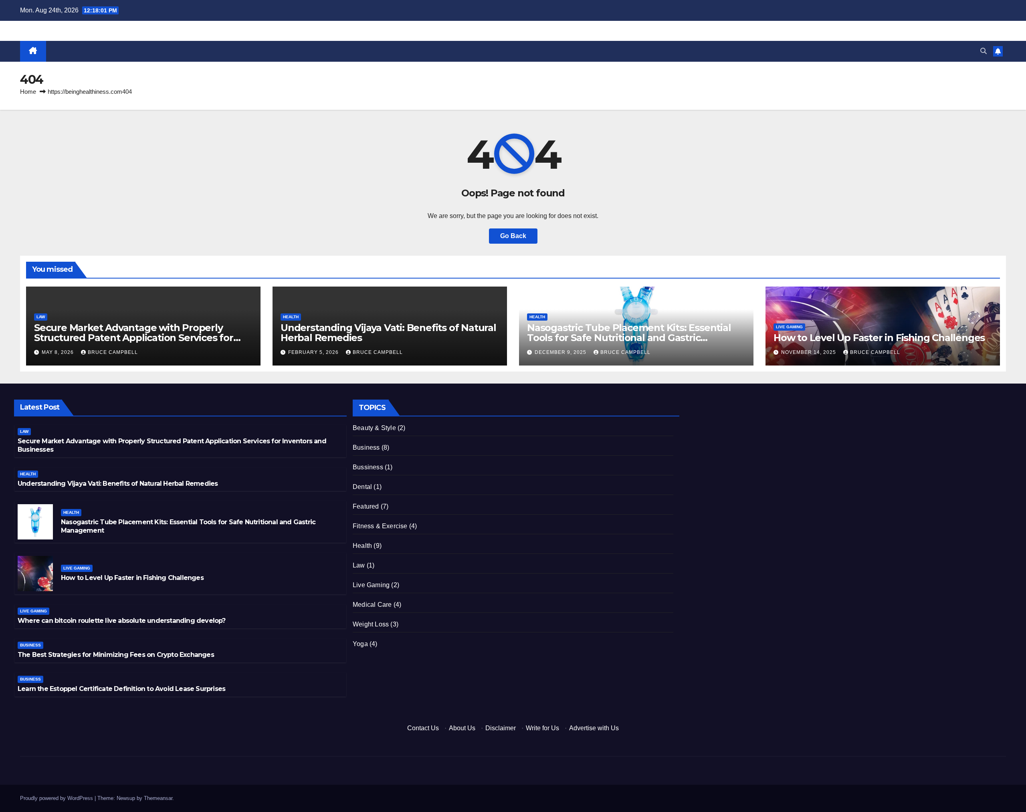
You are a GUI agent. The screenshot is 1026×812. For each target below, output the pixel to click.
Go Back (513, 235)
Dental (362, 486)
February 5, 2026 (314, 352)
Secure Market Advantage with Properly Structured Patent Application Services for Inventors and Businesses (133, 337)
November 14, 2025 (809, 352)
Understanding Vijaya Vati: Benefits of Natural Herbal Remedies (388, 332)
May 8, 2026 (58, 352)
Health (291, 317)
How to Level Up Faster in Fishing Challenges (879, 337)
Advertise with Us (594, 728)
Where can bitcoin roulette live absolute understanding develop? (122, 620)
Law (40, 317)
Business (30, 645)
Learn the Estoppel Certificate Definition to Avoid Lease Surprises (121, 689)
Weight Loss (371, 624)
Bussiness (368, 467)
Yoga (360, 643)
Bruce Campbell (113, 352)
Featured (366, 506)
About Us (462, 728)
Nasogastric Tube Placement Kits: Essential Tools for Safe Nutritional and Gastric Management (629, 337)
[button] (983, 51)
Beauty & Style (374, 427)
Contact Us (423, 728)
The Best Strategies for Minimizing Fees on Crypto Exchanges (116, 654)
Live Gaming (789, 327)
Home (28, 91)
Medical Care (372, 604)
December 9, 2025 (561, 352)
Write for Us (542, 728)
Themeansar (158, 798)
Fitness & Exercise (380, 526)
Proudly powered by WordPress (57, 798)
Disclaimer (500, 728)
